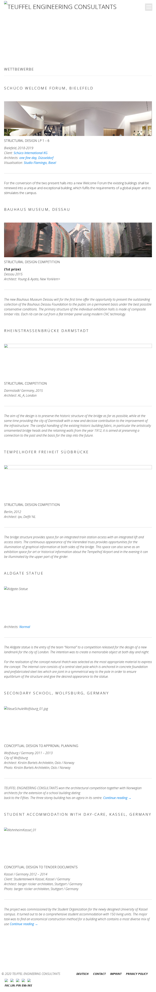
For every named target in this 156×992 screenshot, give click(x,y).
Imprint (115, 974)
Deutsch (82, 974)
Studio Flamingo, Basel (40, 162)
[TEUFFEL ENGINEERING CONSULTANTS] (61, 7)
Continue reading (117, 798)
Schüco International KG (31, 153)
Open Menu (148, 7)
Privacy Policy (137, 974)
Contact (99, 974)
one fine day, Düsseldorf (36, 158)
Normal (24, 627)
